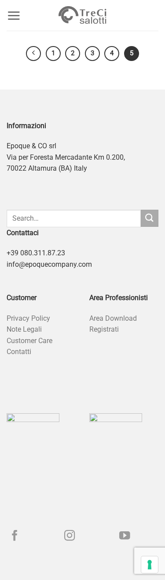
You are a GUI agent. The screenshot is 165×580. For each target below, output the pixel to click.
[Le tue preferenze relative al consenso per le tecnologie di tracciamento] (149, 564)
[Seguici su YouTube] (124, 536)
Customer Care (29, 341)
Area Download (113, 318)
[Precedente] (33, 53)
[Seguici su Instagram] (69, 536)
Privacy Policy (28, 318)
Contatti (19, 351)
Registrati (104, 329)
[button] (14, 15)
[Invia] (149, 218)
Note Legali (24, 329)
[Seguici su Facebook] (14, 536)
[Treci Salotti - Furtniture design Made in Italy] (83, 15)
